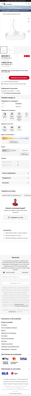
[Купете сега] (15, 9)
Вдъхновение (5, 349)
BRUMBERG (18, 103)
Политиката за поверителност (21, 306)
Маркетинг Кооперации (8, 333)
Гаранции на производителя (10, 346)
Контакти (4, 325)
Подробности (6, 178)
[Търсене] (26, 4)
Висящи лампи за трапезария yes (12, 195)
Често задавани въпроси (9, 327)
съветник (14, 349)
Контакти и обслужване (11, 319)
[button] (3, 50)
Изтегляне (5, 183)
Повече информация (8, 173)
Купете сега (18, 8)
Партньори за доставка (11, 369)
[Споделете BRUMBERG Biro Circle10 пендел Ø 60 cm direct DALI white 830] (28, 21)
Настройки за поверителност (10, 379)
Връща (3, 330)
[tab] (15, 334)
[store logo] (9, 4)
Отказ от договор (7, 322)
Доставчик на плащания (11, 354)
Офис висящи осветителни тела (11, 14)
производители (12, 311)
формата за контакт (19, 304)
